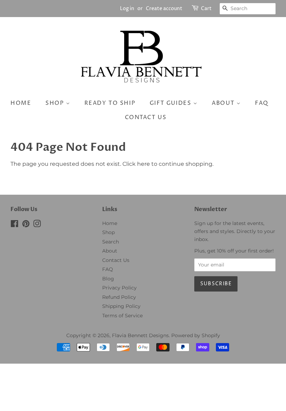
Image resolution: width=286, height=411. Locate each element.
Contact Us (115, 260)
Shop (55, 103)
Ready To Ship (109, 103)
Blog (108, 278)
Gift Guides (171, 103)
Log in (127, 8)
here (143, 164)
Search (110, 242)
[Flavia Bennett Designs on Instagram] (37, 225)
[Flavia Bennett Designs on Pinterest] (26, 225)
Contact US (146, 117)
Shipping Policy (121, 306)
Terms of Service (122, 315)
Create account (164, 8)
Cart (206, 8)
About (224, 103)
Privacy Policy (119, 287)
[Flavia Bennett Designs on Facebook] (14, 225)
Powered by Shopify (195, 335)
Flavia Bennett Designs (140, 335)
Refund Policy (119, 297)
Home (20, 103)
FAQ (262, 103)
